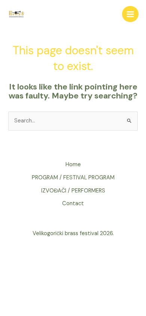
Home (73, 164)
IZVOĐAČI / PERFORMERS (73, 190)
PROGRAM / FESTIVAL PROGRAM (73, 177)
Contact (73, 203)
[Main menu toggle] (130, 14)
